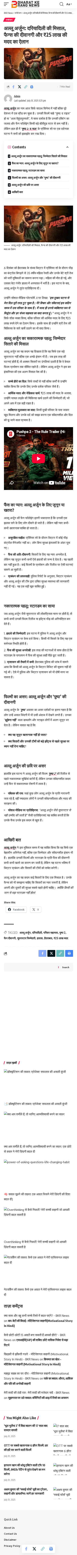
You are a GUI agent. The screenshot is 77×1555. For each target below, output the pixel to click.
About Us (9, 1527)
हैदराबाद (48, 938)
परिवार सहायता (50, 932)
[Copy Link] (25, 87)
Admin (17, 96)
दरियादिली (37, 932)
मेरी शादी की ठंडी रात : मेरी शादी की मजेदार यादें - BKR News (36, 1392)
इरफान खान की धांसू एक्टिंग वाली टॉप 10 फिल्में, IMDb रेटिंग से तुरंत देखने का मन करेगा (24, 1469)
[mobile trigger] (7, 4)
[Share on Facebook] (13, 87)
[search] (61, 4)
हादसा (40, 938)
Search (65, 967)
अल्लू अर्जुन (10, 108)
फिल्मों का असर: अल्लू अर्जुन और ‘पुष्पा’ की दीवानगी (36, 177)
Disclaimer (10, 1539)
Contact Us (10, 1533)
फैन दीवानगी (10, 938)
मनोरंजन (9, 20)
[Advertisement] (38, 1016)
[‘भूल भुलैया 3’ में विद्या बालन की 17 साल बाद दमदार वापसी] (63, 1430)
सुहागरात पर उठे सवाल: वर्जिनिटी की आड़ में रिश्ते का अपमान (38, 1397)
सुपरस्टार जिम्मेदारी (26, 938)
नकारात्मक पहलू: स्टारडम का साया (28, 170)
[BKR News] (25, 4)
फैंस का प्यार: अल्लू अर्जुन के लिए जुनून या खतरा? (35, 163)
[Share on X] (19, 87)
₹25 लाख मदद (61, 938)
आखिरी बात (17, 192)
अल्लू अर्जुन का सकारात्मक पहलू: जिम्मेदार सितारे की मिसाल (39, 156)
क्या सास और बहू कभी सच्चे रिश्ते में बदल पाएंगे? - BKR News (36, 1316)
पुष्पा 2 (62, 932)
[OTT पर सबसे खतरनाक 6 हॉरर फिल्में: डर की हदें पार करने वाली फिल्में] (63, 1449)
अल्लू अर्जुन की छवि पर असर (25, 184)
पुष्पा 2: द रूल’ (29, 129)
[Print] (32, 87)
